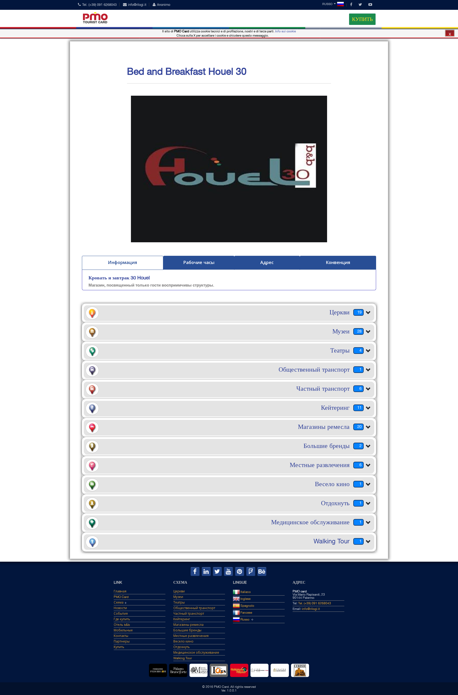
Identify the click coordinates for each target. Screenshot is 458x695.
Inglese (245, 599)
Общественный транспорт (194, 608)
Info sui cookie (285, 31)
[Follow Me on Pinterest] (239, 571)
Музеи (178, 597)
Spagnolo (247, 606)
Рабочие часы (198, 262)
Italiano (245, 592)
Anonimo (163, 5)
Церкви (179, 591)
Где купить (122, 619)
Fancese (246, 612)
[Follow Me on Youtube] (228, 571)
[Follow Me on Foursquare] (250, 571)
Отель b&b (122, 625)
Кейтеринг (181, 619)
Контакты (121, 636)
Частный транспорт (188, 613)
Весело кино (183, 641)
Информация (122, 262)
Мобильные (123, 630)
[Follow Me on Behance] (261, 571)
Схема (119, 602)
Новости (120, 608)
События (121, 613)
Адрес (267, 262)
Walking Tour (182, 658)
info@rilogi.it (137, 5)
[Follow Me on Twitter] (217, 571)
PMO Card (121, 597)
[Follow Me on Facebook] (195, 571)
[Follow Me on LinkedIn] (206, 571)
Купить (362, 19)
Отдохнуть (181, 647)
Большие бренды (187, 630)
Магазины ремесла (188, 625)
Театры (179, 602)
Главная (120, 591)
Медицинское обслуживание (196, 652)
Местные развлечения (191, 636)
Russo (327, 4)
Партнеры (122, 641)
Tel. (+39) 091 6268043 (99, 5)
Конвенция (338, 262)
